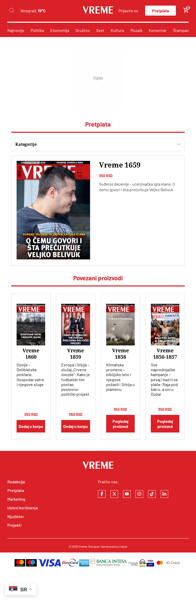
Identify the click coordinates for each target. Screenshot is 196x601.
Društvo (83, 30)
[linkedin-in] (164, 494)
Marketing (16, 499)
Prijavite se (128, 10)
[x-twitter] (114, 494)
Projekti (14, 525)
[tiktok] (152, 494)
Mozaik (136, 30)
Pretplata (160, 10)
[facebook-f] (102, 494)
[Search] (11, 10)
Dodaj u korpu (31, 426)
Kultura (117, 30)
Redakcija (16, 481)
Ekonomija (59, 30)
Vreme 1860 (30, 353)
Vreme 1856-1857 (165, 353)
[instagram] (139, 494)
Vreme (83, 546)
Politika (37, 30)
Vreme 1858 (120, 353)
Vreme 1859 (75, 353)
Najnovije (15, 30)
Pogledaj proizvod (120, 423)
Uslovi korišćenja (22, 507)
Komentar (158, 30)
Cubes (123, 546)
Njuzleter (15, 516)
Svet (100, 30)
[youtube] (127, 494)
